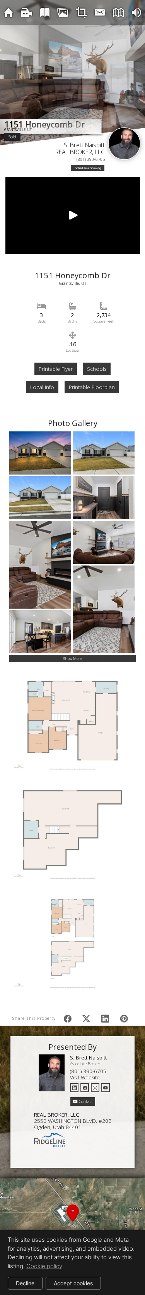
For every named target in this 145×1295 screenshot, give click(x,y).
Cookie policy (44, 1266)
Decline (25, 1283)
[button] (72, 1222)
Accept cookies (73, 1283)
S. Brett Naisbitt (84, 145)
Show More (72, 658)
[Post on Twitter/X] (86, 1018)
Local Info (42, 387)
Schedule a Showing (88, 168)
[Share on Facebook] (67, 1018)
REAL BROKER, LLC (80, 152)
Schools (96, 368)
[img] (8, 12)
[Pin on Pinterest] (124, 1018)
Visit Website (85, 1077)
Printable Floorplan (92, 387)
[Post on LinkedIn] (105, 1018)
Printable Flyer (56, 368)
